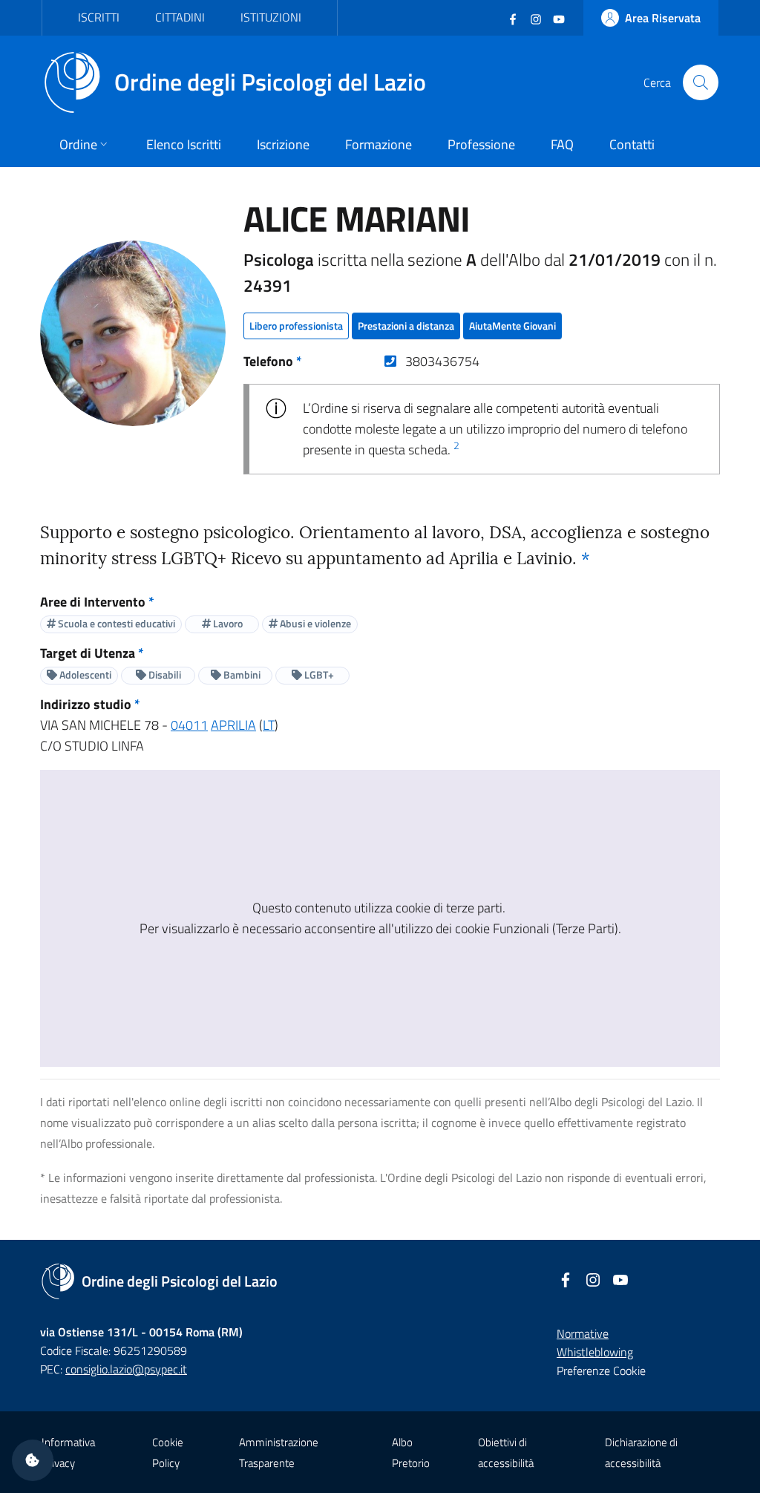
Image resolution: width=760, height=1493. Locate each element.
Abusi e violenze (314, 623)
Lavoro (227, 623)
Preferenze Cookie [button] (601, 1370)
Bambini (241, 674)
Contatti (632, 144)
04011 (189, 725)
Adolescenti (84, 674)
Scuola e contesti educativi (115, 623)
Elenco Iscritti (183, 144)
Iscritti (98, 17)
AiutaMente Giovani (512, 325)
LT (269, 725)
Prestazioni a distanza (406, 325)
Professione (481, 144)
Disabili (163, 674)
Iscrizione (283, 144)
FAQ (562, 144)
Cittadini (180, 17)
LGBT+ (318, 674)
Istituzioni (270, 17)
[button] (32, 1460)
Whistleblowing (595, 1352)
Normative (583, 1333)
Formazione (378, 144)
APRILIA (233, 725)
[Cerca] (700, 82)
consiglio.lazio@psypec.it (126, 1369)
